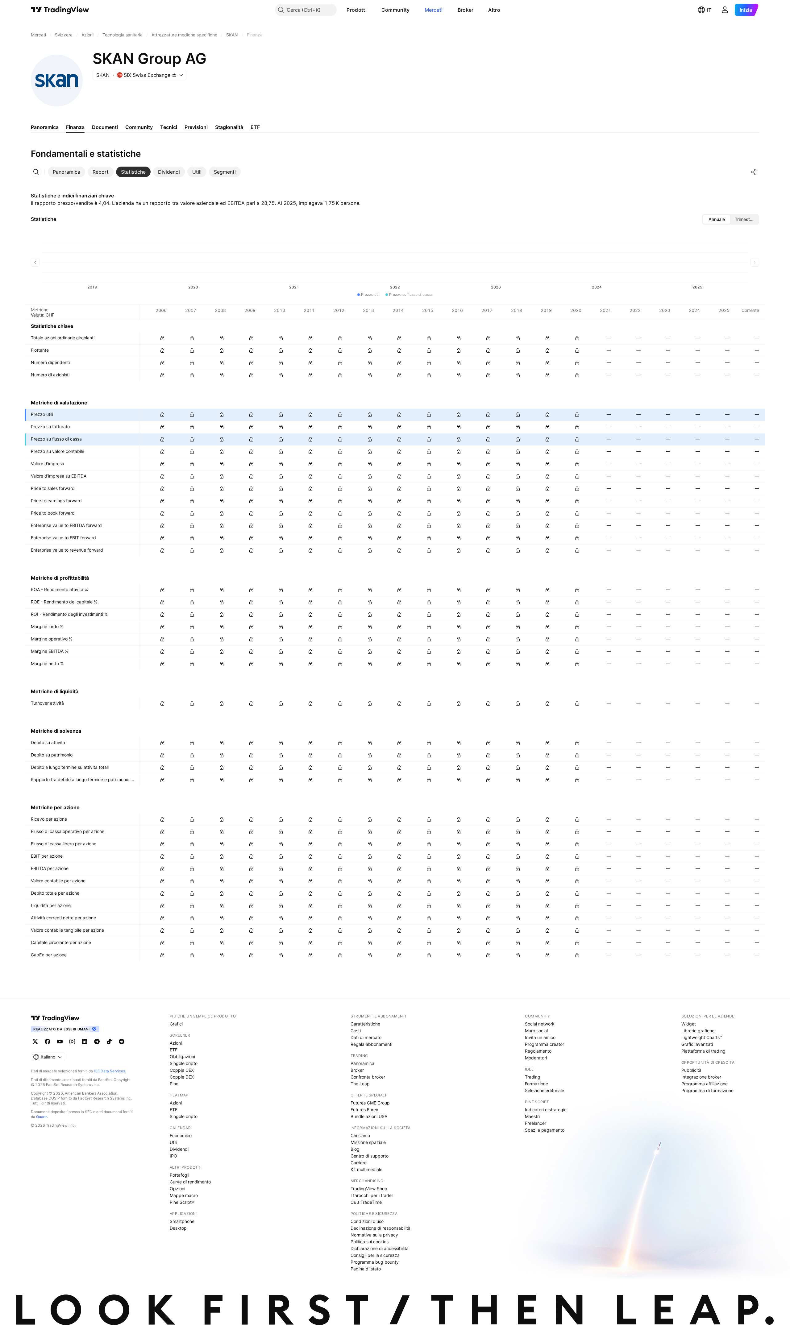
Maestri (532, 1116)
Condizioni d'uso (367, 1221)
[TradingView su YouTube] (60, 1041)
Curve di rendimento (190, 1181)
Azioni (176, 1043)
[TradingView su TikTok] (109, 1041)
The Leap (360, 1083)
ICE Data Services (109, 1071)
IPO (173, 1155)
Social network (540, 1023)
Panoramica (362, 1063)
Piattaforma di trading (703, 1051)
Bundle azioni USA (369, 1116)
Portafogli (179, 1175)
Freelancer (535, 1123)
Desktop (178, 1228)
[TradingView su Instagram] (72, 1041)
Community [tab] (139, 127)
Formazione (536, 1083)
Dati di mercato (366, 1037)
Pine (174, 1083)
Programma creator (544, 1044)
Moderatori (536, 1057)
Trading (532, 1076)
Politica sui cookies (370, 1241)
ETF (173, 1049)
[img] (174, 75)
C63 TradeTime (366, 1202)
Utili (173, 1142)
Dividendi (179, 1149)
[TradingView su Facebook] (47, 1041)
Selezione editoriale (544, 1090)
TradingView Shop (369, 1188)
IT (709, 10)
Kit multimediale (366, 1169)
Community (395, 10)
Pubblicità (691, 1070)
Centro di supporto (370, 1155)
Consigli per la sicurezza (375, 1255)
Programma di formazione (707, 1090)
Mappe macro (184, 1195)
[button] (371, 10)
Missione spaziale (368, 1142)
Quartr (41, 1116)
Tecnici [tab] (168, 127)
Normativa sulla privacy (374, 1234)
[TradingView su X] (35, 1041)
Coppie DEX (182, 1076)
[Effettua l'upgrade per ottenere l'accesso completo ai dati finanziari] (162, 338)
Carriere (359, 1162)
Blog (355, 1149)
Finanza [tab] (75, 127)
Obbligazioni (182, 1056)
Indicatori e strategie (546, 1109)
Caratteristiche (365, 1023)
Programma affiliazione (704, 1083)
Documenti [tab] (105, 127)
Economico (181, 1135)
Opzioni (177, 1188)
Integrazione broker (701, 1076)
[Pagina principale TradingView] (60, 10)
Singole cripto (184, 1063)
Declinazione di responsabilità (380, 1228)
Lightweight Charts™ (701, 1037)
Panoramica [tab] (45, 127)
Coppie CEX (182, 1070)
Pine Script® (182, 1202)
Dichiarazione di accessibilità (380, 1248)
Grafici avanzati (697, 1044)
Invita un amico (540, 1037)
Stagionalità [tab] (229, 127)
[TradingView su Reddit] (121, 1041)
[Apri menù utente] (725, 10)
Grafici (176, 1023)
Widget (688, 1023)
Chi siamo (360, 1135)
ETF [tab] (255, 127)
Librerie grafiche (697, 1030)
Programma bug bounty (375, 1262)
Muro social (536, 1030)
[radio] (716, 219)
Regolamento (538, 1051)
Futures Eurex (364, 1109)
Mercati (434, 10)
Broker (466, 10)
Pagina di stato (366, 1268)
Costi (356, 1030)
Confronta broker (368, 1076)
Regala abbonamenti (371, 1044)
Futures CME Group (370, 1102)
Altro (494, 10)
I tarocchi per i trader (372, 1195)
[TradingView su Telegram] (97, 1041)
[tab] (66, 172)
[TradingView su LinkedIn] (84, 1041)
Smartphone (182, 1221)
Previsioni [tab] (196, 127)
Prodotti (356, 10)
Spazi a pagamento (544, 1130)
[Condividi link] (754, 172)
